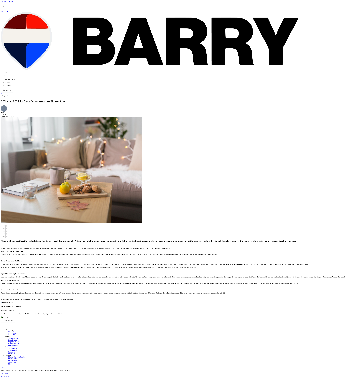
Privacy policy (5, 376)
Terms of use (4, 373)
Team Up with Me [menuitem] (10, 79)
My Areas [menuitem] (7, 82)
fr (1, 93)
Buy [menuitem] (6, 76)
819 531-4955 (5, 11)
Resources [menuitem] (8, 85)
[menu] (183, 73)
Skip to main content (7, 1)
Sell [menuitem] (6, 73)
